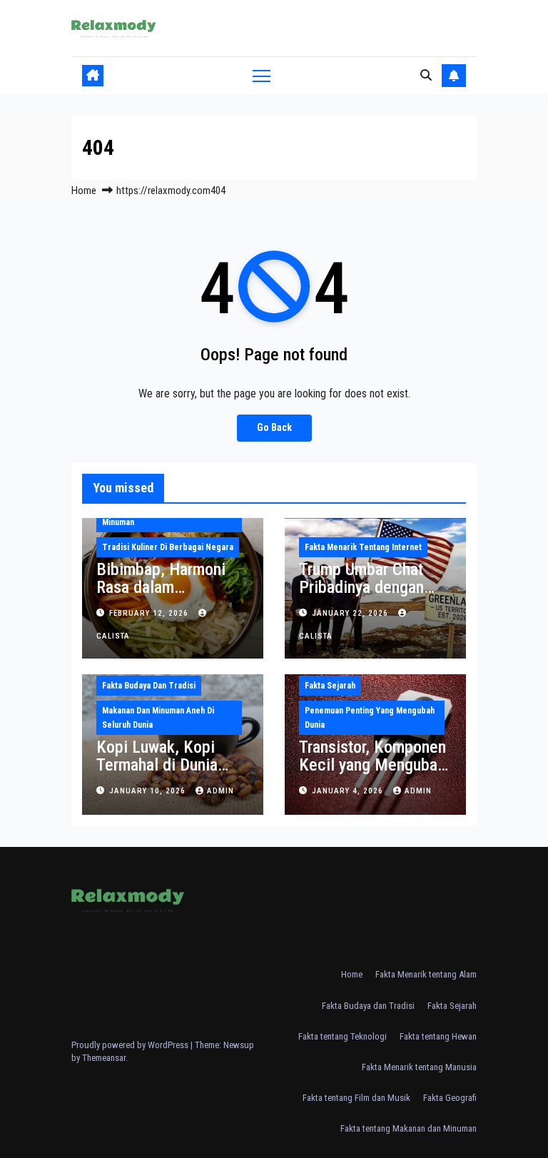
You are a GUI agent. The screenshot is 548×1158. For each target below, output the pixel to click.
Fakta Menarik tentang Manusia (419, 1067)
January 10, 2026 (148, 791)
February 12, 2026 (150, 613)
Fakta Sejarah (330, 686)
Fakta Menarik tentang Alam (426, 974)
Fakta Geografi (450, 1097)
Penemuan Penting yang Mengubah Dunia (370, 718)
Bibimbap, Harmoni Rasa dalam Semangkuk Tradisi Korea (160, 596)
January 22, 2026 (351, 613)
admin (220, 791)
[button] (426, 75)
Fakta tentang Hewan (438, 1036)
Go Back (274, 428)
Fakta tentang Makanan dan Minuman (408, 1128)
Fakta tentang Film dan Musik (356, 1097)
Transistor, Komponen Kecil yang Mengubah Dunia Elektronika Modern (372, 774)
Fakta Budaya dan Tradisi (149, 686)
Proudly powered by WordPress (131, 1045)
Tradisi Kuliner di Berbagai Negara (167, 547)
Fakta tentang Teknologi (342, 1036)
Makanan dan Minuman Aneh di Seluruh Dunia (158, 718)
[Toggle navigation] (261, 75)
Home (83, 190)
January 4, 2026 (349, 791)
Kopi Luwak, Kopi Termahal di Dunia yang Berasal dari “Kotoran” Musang (157, 774)
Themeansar (104, 1057)
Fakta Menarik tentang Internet (363, 547)
